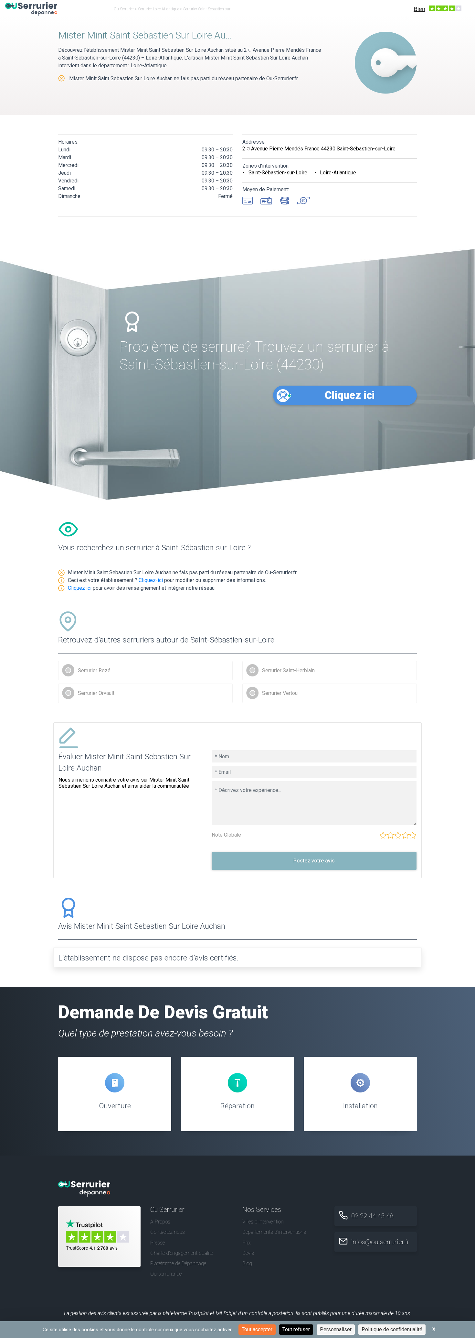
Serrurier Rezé (94, 670)
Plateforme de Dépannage (178, 1263)
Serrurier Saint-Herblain (288, 670)
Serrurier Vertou (280, 693)
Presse (157, 1243)
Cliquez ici (350, 395)
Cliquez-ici (151, 580)
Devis (248, 1253)
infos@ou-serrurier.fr (380, 1242)
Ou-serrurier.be (166, 1274)
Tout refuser (296, 1329)
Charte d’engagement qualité (181, 1253)
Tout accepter (257, 1329)
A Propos (160, 1222)
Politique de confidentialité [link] (392, 1329)
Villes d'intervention (263, 1222)
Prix (246, 1243)
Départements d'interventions (274, 1232)
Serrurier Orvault (96, 693)
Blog (247, 1263)
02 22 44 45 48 (372, 1216)
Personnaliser (336, 1329)
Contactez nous (167, 1232)
